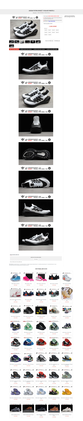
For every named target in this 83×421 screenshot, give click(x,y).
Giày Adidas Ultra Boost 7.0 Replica (25, 264)
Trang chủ (34, 12)
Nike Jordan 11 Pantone (15, 283)
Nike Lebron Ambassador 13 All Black (54, 365)
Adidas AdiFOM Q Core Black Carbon (41, 415)
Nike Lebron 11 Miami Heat (66, 348)
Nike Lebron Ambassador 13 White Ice (41, 398)
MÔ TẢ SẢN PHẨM (14, 49)
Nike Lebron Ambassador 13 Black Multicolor (28, 381)
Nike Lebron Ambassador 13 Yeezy (54, 397)
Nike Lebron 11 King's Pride (53, 348)
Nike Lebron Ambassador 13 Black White (54, 381)
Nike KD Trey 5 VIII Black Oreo (41, 364)
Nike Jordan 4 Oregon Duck (15, 316)
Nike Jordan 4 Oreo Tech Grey (28, 316)
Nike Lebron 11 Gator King (67, 332)
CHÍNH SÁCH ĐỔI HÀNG (52, 49)
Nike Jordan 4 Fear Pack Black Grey (41, 300)
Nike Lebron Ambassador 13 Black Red (41, 381)
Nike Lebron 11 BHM (15, 332)
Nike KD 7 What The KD (67, 316)
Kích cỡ (45, 28)
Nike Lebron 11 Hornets (28, 348)
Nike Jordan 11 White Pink (41, 283)
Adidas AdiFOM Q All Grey (15, 414)
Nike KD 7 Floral (54, 316)
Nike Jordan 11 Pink (28, 283)
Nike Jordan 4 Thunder (41, 316)
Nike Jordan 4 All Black (54, 283)
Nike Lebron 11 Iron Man (41, 348)
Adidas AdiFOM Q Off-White (66, 414)
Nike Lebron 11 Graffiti (15, 348)
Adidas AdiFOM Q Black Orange (28, 414)
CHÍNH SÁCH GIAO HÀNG (26, 49)
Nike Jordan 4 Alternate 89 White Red (15, 300)
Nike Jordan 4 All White (67, 283)
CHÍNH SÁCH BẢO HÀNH (39, 49)
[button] (10, 27)
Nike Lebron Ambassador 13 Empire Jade (67, 381)
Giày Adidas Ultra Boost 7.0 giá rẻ (52, 264)
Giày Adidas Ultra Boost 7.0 (16, 264)
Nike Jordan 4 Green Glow (54, 299)
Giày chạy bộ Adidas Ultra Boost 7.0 (34, 264)
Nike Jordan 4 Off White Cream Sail (67, 300)
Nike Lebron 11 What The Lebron (28, 364)
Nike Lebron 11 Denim (41, 332)
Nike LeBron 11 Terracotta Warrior (15, 364)
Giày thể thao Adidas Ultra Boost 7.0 (43, 264)
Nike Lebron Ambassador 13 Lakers (15, 397)
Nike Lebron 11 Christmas (28, 332)
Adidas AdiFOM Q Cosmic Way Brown (54, 415)
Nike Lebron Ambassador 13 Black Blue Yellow (66, 365)
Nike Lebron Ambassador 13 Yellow (67, 397)
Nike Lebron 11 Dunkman (54, 332)
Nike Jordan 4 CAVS (28, 299)
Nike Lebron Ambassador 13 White (28, 397)
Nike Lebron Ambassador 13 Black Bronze (15, 381)
